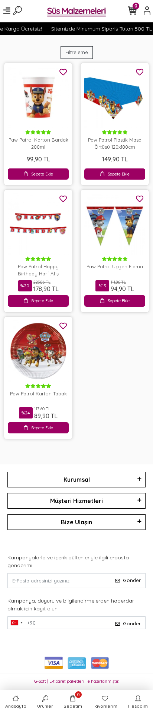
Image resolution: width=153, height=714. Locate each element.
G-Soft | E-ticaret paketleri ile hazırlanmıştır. (76, 681)
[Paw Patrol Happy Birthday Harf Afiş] (38, 224)
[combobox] (16, 623)
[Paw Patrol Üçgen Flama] (114, 224)
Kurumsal (77, 479)
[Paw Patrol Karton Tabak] (38, 351)
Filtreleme (76, 52)
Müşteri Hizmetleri (76, 501)
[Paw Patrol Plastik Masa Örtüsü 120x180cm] (114, 97)
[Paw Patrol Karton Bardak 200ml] (38, 97)
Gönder (132, 580)
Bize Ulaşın (76, 522)
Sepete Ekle (42, 174)
